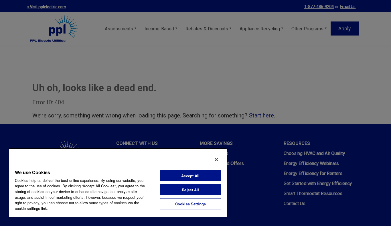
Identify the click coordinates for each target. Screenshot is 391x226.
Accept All (190, 175)
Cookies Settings (190, 204)
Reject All (190, 189)
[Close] (216, 159)
